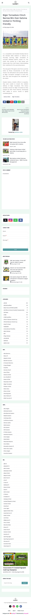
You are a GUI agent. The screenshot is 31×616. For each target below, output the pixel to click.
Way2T (14, 613)
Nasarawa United (8, 381)
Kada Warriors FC (8, 513)
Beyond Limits (7, 475)
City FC (5, 480)
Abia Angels (6, 408)
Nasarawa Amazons (8, 441)
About (14, 610)
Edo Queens (6, 427)
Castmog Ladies (7, 418)
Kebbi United (7, 515)
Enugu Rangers (7, 365)
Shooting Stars (7, 393)
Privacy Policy (20, 610)
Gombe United (7, 503)
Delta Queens (7, 425)
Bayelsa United (7, 358)
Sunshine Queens (8, 453)
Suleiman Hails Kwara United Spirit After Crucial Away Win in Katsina (18, 151)
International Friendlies (16, 329)
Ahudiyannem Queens (9, 413)
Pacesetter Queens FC (9, 446)
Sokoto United (7, 532)
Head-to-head (16, 324)
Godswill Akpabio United (9, 501)
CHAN (16, 314)
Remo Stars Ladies (8, 448)
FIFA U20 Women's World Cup (16, 321)
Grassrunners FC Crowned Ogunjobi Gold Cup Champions (14, 569)
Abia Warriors (7, 353)
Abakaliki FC (6, 466)
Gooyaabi (26, 613)
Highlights (16, 326)
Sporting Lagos (7, 536)
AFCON (16, 303)
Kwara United (7, 379)
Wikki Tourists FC (8, 398)
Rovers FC (6, 527)
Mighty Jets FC (7, 520)
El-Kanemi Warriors (8, 363)
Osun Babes (6, 444)
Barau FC (6, 355)
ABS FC (5, 463)
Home (4, 9)
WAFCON (16, 340)
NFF (16, 333)
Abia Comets (7, 468)
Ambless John (18, 132)
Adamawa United (8, 470)
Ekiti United (6, 492)
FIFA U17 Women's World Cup (16, 319)
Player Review (16, 336)
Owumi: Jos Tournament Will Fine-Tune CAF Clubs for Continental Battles (17, 269)
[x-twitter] (5, 220)
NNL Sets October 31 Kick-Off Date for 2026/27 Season (17, 261)
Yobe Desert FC (7, 546)
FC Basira (6, 494)
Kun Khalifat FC (7, 377)
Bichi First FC (7, 477)
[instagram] (10, 220)
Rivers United (7, 391)
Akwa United (7, 473)
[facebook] (20, 220)
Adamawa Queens (8, 411)
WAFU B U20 (16, 343)
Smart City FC (7, 529)
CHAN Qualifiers (16, 317)
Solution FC (6, 534)
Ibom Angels (7, 436)
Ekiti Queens (7, 429)
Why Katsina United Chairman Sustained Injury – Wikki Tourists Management (18, 160)
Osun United (7, 522)
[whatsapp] (15, 220)
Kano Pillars (7, 372)
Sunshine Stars (7, 543)
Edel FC (5, 489)
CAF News (16, 312)
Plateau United (7, 386)
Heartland (6, 506)
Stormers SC (6, 541)
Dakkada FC (6, 484)
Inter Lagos (6, 508)
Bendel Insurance (8, 360)
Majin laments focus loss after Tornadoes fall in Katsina (18, 143)
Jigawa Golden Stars (8, 510)
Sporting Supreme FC (9, 539)
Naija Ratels (6, 439)
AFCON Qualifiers (16, 305)
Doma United (7, 487)
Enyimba (6, 367)
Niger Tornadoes (15, 96)
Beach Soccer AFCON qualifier (16, 307)
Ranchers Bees (7, 524)
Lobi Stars (6, 517)
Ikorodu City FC (7, 370)
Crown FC (6, 482)
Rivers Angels (7, 451)
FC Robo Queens (7, 432)
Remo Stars (6, 388)
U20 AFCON (16, 338)
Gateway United (7, 499)
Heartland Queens (8, 434)
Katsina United (9, 9)
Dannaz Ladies (7, 422)
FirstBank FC (7, 496)
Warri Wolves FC (7, 395)
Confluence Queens (8, 420)
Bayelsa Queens (7, 415)
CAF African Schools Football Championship (16, 310)
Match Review (16, 331)
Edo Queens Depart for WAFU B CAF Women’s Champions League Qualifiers (19, 278)
